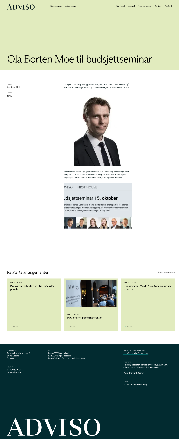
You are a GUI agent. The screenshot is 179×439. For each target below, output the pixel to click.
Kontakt (168, 6)
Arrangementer (144, 6)
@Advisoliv (57, 358)
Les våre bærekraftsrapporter (135, 353)
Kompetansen (56, 6)
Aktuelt (131, 6)
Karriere (157, 6)
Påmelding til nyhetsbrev (133, 373)
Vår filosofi (120, 6)
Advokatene (70, 6)
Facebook (67, 355)
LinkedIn (66, 353)
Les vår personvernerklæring (135, 384)
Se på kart (11, 358)
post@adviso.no (14, 372)
